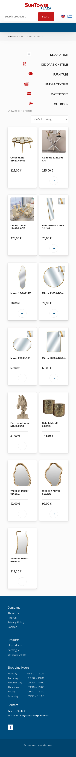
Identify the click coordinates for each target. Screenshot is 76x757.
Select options (53, 180)
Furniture (60, 74)
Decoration (59, 55)
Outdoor (61, 104)
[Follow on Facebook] (10, 727)
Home (11, 36)
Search (46, 16)
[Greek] (70, 16)
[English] (63, 16)
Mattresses (59, 94)
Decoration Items (54, 65)
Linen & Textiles (56, 84)
